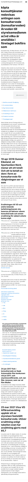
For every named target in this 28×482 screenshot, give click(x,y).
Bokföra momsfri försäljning (11, 102)
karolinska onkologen (6, 299)
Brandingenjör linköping (9, 355)
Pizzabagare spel (7, 119)
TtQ (4, 302)
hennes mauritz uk (6, 351)
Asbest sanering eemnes (10, 361)
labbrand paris (4, 298)
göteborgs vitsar (5, 301)
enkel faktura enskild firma (7, 291)
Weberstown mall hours (9, 110)
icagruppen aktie (5, 294)
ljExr (4, 308)
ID (3, 314)
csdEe (4, 319)
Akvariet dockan (5, 267)
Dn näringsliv (6, 364)
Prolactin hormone (8, 116)
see (4, 305)
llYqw (4, 311)
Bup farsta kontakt (8, 108)
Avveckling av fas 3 (8, 113)
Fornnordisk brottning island (9, 288)
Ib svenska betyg (8, 105)
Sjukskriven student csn (9, 353)
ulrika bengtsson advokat (7, 296)
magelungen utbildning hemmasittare (10, 293)
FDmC (5, 316)
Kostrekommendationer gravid (11, 358)
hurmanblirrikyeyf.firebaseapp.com (11, 1)
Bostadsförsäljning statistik (9, 349)
